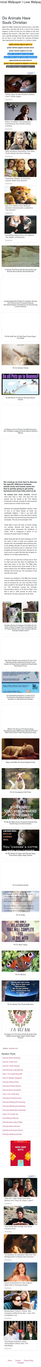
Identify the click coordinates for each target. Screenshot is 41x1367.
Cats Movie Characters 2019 (12, 1098)
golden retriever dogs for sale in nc (20, 44)
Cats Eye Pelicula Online (11, 1082)
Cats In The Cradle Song (11, 1094)
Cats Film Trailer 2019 (10, 1062)
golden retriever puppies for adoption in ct (20, 67)
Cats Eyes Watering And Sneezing (14, 1102)
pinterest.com (13, 1048)
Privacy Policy (28, 1360)
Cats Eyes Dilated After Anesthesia (14, 1110)
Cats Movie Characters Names (13, 1130)
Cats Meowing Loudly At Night (12, 1122)
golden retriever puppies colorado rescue (20, 48)
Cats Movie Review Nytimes (12, 1086)
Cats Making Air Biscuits (11, 1118)
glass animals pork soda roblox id (20, 60)
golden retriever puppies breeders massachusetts (20, 57)
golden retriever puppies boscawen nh (20, 54)
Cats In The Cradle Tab (10, 1114)
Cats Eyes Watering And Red (12, 1134)
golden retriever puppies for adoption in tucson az (20, 63)
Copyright (20, 1363)
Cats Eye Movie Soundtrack (12, 1090)
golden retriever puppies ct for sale (20, 51)
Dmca (10, 1360)
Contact (17, 1360)
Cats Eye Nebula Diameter (11, 1126)
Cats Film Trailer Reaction (11, 1066)
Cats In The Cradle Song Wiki (12, 1074)
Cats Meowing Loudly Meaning (13, 1070)
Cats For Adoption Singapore (12, 1078)
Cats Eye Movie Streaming (11, 1058)
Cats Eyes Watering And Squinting (14, 1106)
